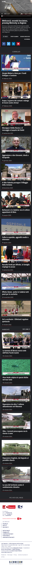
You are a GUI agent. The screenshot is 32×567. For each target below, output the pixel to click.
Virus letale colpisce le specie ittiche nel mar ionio (15, 378)
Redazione (3, 554)
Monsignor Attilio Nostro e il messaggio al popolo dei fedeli (13, 129)
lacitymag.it (6, 530)
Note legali (9, 554)
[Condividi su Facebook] (3, 44)
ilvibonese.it (6, 535)
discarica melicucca (25, 36)
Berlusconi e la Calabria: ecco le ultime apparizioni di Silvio (16, 211)
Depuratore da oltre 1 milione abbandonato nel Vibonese (13, 405)
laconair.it (6, 527)
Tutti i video (26, 329)
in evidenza (27, 39)
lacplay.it (5, 524)
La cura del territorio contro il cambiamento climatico (13, 486)
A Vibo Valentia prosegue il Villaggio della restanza (15, 183)
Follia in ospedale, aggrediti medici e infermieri (15, 238)
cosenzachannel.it (8, 534)
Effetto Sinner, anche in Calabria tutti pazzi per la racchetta (15, 293)
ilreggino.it (6, 532)
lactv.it (5, 525)
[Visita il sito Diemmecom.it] (16, 564)
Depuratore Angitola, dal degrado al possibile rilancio (16, 459)
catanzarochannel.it (8, 537)
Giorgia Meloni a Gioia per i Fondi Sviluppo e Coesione (14, 74)
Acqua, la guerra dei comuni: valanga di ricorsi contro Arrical (15, 101)
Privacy (15, 554)
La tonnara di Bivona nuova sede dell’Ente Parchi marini (14, 351)
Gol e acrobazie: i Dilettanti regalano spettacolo (15, 320)
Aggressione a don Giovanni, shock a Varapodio (15, 156)
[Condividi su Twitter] (8, 44)
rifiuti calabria (14, 36)
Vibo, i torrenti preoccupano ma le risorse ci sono (15, 432)
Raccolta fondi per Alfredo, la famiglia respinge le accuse (16, 265)
